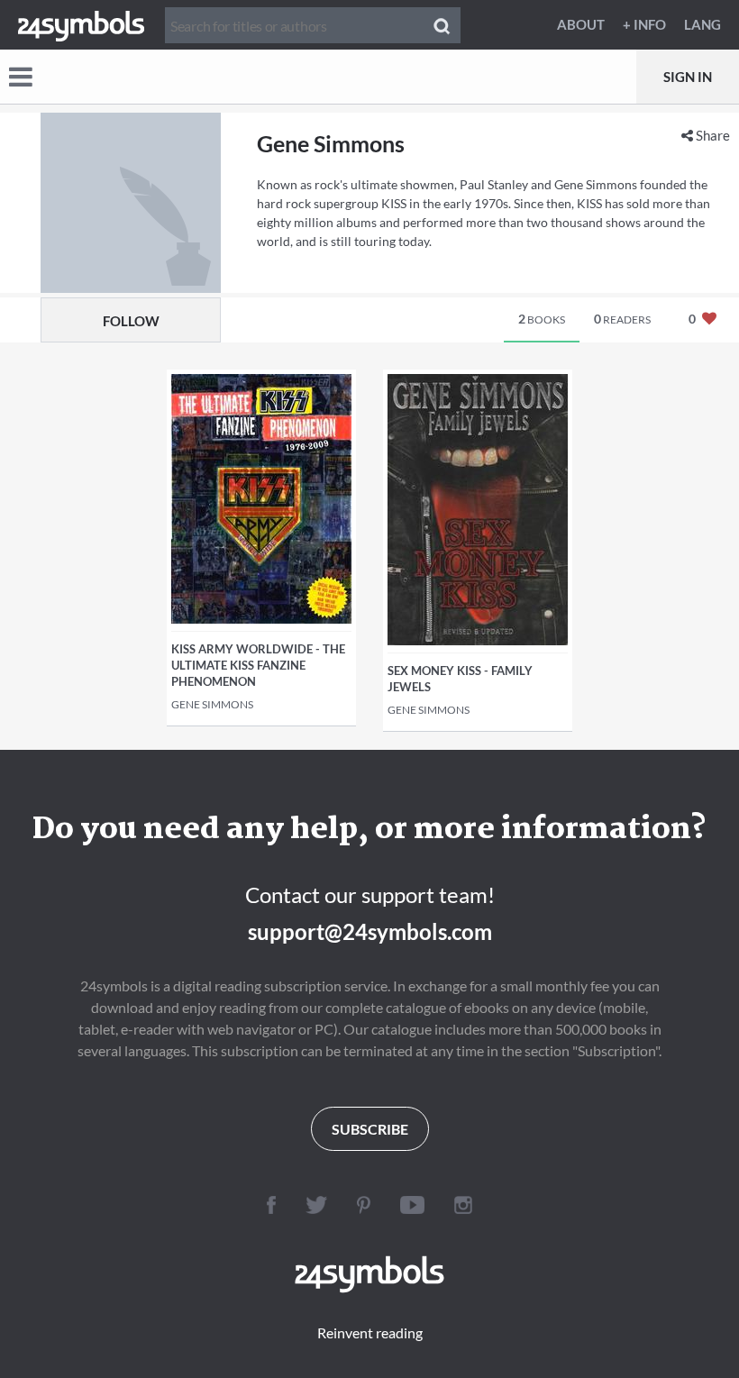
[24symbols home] (81, 24)
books (541, 318)
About (581, 24)
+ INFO (644, 24)
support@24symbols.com (370, 931)
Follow (131, 321)
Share (711, 135)
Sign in (687, 76)
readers (622, 318)
